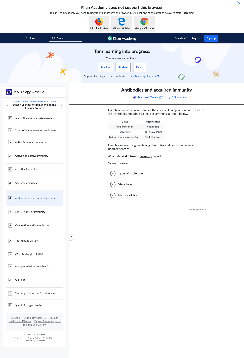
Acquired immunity (26, 183)
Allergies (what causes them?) (32, 266)
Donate (179, 38)
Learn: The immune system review (34, 118)
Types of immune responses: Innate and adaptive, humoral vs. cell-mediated (36, 130)
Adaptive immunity (26, 169)
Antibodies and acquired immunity (35, 198)
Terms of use (19, 338)
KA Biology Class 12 (35, 318)
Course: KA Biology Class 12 (29, 101)
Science (15, 318)
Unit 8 (52, 101)
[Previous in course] (7, 105)
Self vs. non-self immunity (30, 212)
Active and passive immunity (31, 156)
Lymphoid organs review (29, 305)
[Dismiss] (238, 2)
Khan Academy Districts (142, 76)
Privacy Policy (34, 338)
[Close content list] (71, 237)
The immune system (26, 240)
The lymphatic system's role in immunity (36, 293)
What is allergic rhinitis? (29, 254)
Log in (195, 38)
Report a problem (197, 210)
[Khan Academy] (122, 38)
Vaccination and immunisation (32, 225)
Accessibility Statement (34, 341)
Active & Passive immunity (30, 142)
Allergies (20, 280)
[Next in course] (62, 105)
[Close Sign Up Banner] (238, 49)
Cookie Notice (48, 338)
